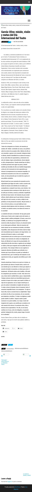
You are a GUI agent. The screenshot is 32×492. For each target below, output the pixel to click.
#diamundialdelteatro (6, 351)
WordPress (17, 487)
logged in (10, 481)
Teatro (10, 344)
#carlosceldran (10, 348)
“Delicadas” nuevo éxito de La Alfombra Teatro (5, 362)
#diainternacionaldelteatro (21, 348)
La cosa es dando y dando (27, 474)
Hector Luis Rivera (18, 41)
